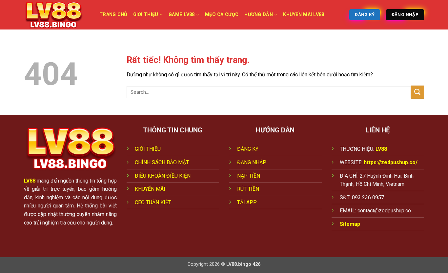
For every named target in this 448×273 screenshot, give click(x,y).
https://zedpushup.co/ (390, 162)
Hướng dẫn (258, 14)
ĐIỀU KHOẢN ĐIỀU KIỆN (163, 176)
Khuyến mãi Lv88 (303, 14)
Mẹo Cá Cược (221, 14)
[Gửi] (417, 92)
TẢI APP (247, 202)
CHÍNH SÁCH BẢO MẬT (162, 162)
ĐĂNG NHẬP (251, 162)
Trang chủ (113, 14)
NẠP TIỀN (248, 176)
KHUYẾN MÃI (150, 189)
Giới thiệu (145, 14)
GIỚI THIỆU (148, 149)
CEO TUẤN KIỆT (153, 202)
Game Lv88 (182, 14)
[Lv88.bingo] (57, 14)
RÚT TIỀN (248, 189)
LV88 (29, 181)
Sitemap (350, 224)
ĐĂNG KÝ (247, 149)
